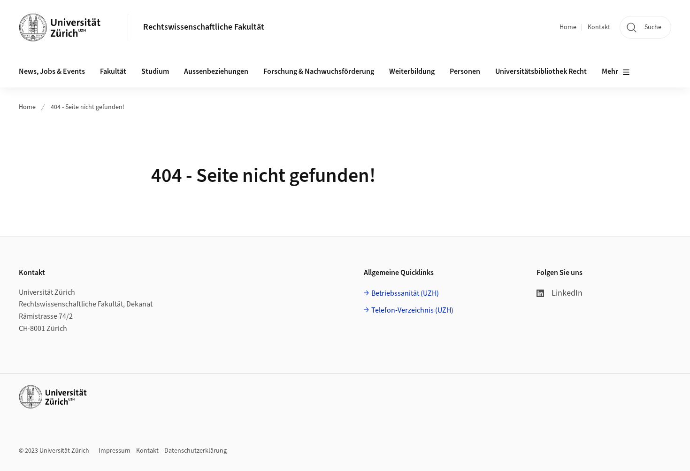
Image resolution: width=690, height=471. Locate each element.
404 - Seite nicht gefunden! (87, 107)
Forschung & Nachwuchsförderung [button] (318, 71)
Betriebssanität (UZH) (405, 293)
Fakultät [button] (113, 71)
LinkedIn (567, 293)
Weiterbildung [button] (412, 71)
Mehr (610, 71)
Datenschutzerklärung (195, 450)
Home (568, 27)
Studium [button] (155, 71)
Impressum (114, 450)
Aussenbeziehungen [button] (216, 71)
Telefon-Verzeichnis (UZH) (412, 310)
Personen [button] (465, 71)
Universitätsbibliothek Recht (541, 71)
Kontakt (599, 27)
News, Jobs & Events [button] (52, 71)
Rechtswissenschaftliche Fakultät (203, 27)
